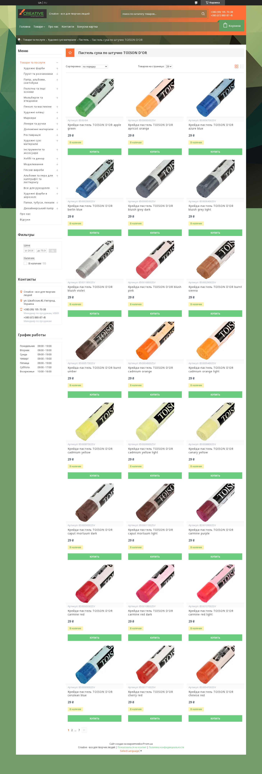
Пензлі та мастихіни (38, 106)
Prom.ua (148, 743)
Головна (24, 26)
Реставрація (32, 135)
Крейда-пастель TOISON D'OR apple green (94, 126)
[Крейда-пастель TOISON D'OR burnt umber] (94, 341)
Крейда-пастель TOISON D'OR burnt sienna (215, 288)
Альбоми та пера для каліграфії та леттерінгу (38, 179)
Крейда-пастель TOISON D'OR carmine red (90, 612)
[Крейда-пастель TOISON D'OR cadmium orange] (155, 341)
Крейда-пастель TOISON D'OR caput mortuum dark (90, 531)
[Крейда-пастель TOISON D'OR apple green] (94, 98)
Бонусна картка (87, 26)
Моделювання (33, 164)
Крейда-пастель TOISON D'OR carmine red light (211, 612)
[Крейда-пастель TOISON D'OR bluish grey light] (215, 179)
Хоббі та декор (34, 158)
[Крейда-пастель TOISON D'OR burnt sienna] (215, 260)
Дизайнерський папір (39, 208)
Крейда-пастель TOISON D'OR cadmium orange (150, 369)
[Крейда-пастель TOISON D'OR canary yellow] (215, 422)
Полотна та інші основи (34, 90)
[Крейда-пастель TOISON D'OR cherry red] (155, 665)
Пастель (84, 39)
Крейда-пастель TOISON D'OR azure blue (211, 126)
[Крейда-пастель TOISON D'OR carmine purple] (215, 503)
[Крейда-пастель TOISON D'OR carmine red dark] (155, 584)
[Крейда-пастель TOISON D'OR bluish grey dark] (155, 179)
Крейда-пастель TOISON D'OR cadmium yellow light (150, 450)
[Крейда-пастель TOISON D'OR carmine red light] (215, 584)
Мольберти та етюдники (33, 99)
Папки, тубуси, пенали (39, 202)
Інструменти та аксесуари (34, 151)
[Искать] (203, 14)
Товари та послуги (34, 39)
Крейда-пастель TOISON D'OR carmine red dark (150, 612)
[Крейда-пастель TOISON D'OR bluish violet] (94, 260)
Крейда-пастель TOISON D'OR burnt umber (94, 369)
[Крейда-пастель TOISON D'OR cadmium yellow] (94, 422)
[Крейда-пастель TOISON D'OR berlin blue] (94, 179)
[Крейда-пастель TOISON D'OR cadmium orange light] (215, 341)
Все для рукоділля (37, 188)
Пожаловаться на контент (132, 747)
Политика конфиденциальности (166, 747)
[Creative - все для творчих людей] (32, 13)
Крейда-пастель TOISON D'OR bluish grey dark (150, 207)
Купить (94, 151)
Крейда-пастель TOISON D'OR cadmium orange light (211, 369)
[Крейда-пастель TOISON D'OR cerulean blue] (94, 665)
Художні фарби (34, 68)
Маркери (30, 118)
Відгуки (25, 219)
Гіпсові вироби (34, 170)
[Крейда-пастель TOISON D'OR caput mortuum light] (155, 503)
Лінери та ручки (35, 123)
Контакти (68, 26)
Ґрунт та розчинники (38, 73)
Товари (38, 26)
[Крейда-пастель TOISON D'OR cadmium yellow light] (155, 422)
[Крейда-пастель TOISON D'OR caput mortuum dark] (94, 503)
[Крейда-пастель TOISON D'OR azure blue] (215, 98)
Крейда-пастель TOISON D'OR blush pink (154, 288)
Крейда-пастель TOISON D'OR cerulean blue (90, 693)
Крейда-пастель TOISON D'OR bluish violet (90, 288)
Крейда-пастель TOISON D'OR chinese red (211, 693)
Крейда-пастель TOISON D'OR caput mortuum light (150, 531)
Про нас (53, 26)
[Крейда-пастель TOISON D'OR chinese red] (215, 665)
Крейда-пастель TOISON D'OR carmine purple (211, 531)
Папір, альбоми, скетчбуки (35, 81)
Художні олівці (34, 112)
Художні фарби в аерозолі (35, 195)
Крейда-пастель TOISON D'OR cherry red (150, 693)
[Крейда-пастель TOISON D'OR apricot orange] (155, 98)
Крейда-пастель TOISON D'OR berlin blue (90, 207)
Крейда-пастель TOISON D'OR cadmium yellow (90, 450)
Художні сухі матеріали (62, 39)
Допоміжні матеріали (39, 129)
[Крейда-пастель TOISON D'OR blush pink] (155, 260)
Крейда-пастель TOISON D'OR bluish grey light (211, 207)
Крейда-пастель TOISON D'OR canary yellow (211, 450)
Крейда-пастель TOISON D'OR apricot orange (150, 126)
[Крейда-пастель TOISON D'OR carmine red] (94, 584)
